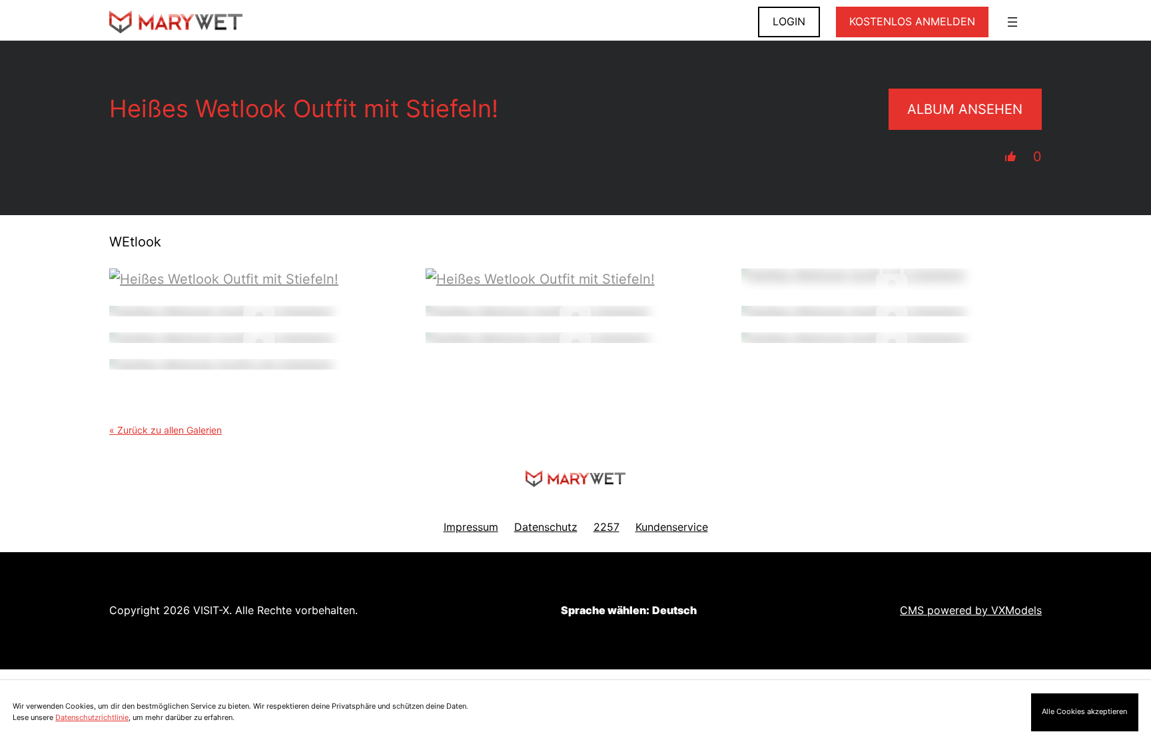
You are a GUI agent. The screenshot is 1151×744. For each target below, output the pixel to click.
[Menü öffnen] (1012, 22)
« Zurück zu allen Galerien (165, 430)
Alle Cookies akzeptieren (1084, 711)
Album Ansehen (964, 109)
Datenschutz (545, 527)
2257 (606, 527)
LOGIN (789, 21)
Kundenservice (671, 527)
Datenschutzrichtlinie (92, 717)
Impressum (471, 527)
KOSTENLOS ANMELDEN (912, 21)
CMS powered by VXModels (971, 610)
